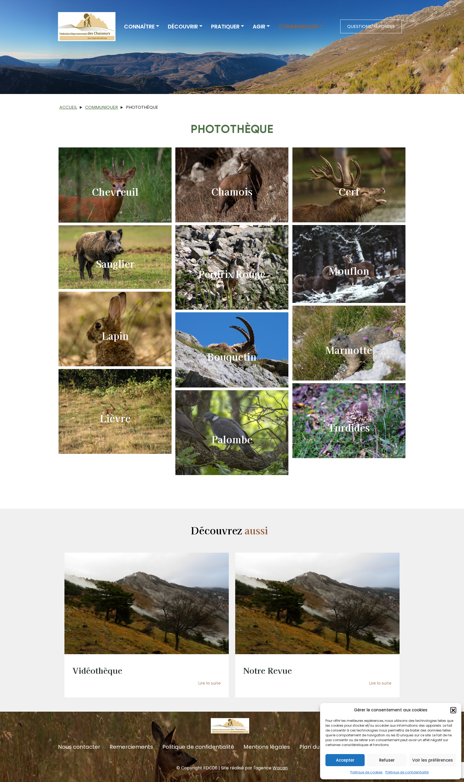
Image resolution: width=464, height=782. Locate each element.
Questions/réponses (371, 26)
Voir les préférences (432, 760)
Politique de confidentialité (407, 772)
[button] (453, 710)
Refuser (387, 760)
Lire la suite (209, 683)
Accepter (345, 760)
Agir (259, 26)
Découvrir (183, 26)
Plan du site (315, 747)
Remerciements (131, 747)
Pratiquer (225, 26)
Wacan (280, 768)
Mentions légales (267, 747)
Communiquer (298, 26)
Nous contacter (79, 747)
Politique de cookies (366, 772)
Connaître (139, 26)
